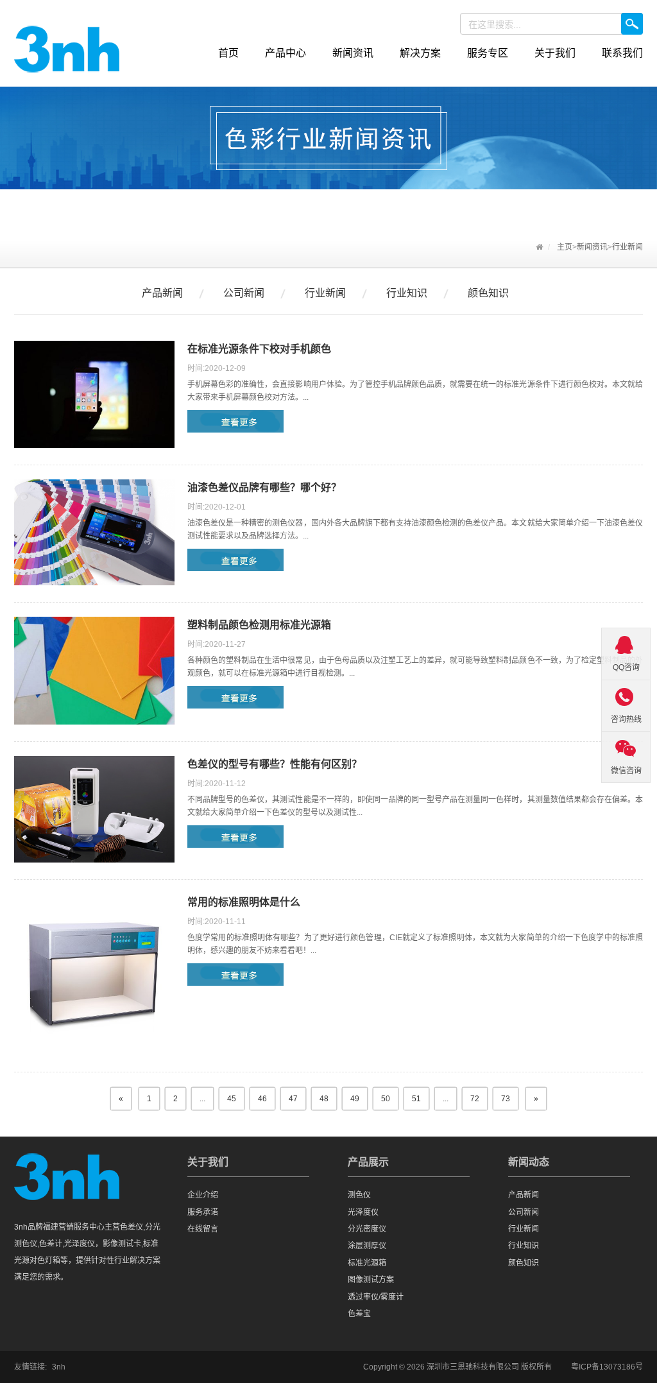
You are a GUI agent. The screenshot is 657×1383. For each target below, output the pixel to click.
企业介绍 (202, 1194)
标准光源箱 (367, 1262)
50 (385, 1098)
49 (354, 1098)
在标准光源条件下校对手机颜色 (259, 348)
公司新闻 (243, 293)
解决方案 (420, 52)
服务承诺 (202, 1212)
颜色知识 (488, 293)
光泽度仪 (363, 1212)
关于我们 (555, 52)
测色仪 (359, 1194)
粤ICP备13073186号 (607, 1366)
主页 (564, 247)
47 (293, 1098)
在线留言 (202, 1228)
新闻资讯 (352, 52)
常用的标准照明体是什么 (243, 902)
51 (416, 1098)
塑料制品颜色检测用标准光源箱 (259, 624)
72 (474, 1098)
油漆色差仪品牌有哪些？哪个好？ (264, 487)
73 (505, 1098)
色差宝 (359, 1313)
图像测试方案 (371, 1279)
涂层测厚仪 (367, 1245)
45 (231, 1098)
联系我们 (622, 52)
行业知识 (406, 293)
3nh (58, 1366)
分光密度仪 (367, 1228)
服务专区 (487, 52)
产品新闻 (162, 293)
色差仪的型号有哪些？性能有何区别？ (274, 764)
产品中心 (285, 52)
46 (262, 1098)
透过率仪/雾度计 (376, 1297)
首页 (228, 52)
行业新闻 (627, 247)
